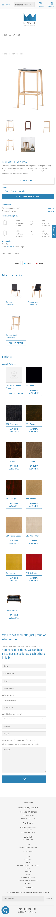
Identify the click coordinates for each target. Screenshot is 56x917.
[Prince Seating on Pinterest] (29, 909)
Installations (22, 191)
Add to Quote (28, 180)
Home (4, 54)
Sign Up (49, 899)
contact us (10, 247)
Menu (7, 5)
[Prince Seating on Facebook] (25, 909)
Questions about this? (28, 196)
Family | (7, 191)
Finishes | (14, 191)
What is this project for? (12, 714)
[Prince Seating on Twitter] (20, 909)
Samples (51, 6)
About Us (28, 871)
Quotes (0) (54, 231)
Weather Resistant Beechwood (28, 865)
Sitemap (28, 883)
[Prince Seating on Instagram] (34, 909)
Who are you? (8, 695)
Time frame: (7, 740)
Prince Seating (30, 912)
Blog (28, 874)
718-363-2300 (28, 840)
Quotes (41, 6)
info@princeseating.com (28, 847)
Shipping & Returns (28, 877)
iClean (28, 862)
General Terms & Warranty (28, 880)
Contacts (28, 868)
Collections (28, 859)
